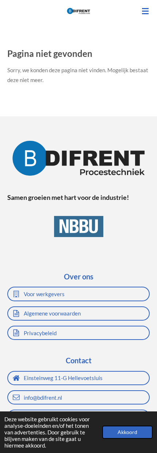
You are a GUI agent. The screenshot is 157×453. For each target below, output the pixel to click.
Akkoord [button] (127, 432)
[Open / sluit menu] (145, 11)
